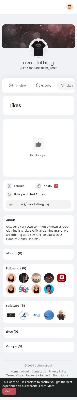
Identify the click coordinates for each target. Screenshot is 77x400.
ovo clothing (38, 62)
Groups (11, 346)
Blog (55, 375)
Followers (13, 305)
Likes (9, 331)
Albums (11, 253)
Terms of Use (14, 375)
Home (14, 371)
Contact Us (39, 371)
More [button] (65, 375)
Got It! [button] (9, 391)
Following (12, 268)
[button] (69, 7)
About (25, 371)
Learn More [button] (46, 386)
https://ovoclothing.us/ (32, 204)
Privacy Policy (57, 371)
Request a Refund (38, 375)
